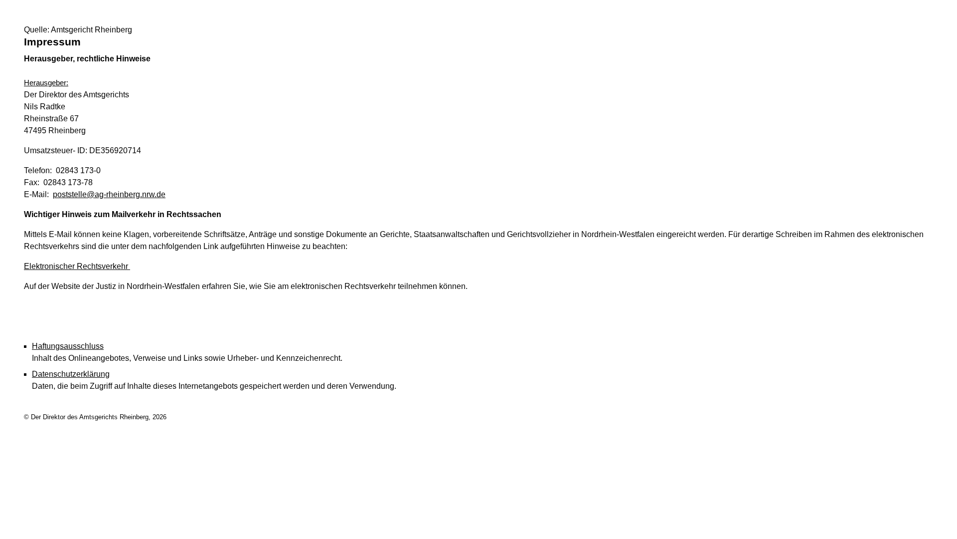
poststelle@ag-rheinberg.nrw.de (109, 194)
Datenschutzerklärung (71, 374)
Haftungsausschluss (68, 346)
